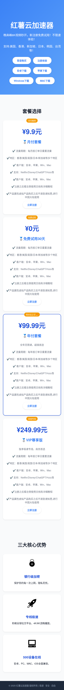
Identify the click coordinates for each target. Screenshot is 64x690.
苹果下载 (42, 70)
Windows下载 (21, 80)
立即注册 (32, 205)
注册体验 (42, 60)
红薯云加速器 (22, 685)
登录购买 (21, 60)
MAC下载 (45, 80)
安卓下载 (21, 70)
